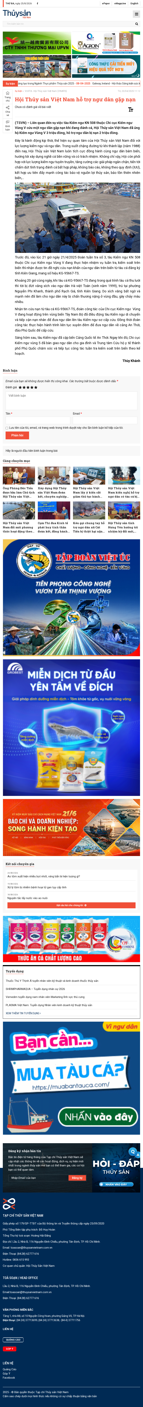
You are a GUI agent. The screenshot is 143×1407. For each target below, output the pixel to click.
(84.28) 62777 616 (28, 1253)
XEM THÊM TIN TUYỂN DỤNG (23, 1013)
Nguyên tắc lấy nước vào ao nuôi (27, 898)
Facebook (9, 1377)
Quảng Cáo (9, 1369)
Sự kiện (18, 91)
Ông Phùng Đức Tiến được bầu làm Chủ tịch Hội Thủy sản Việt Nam (19, 492)
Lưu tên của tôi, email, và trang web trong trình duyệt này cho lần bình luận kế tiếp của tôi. (66, 427)
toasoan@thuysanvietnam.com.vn (31, 1247)
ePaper (106, 3)
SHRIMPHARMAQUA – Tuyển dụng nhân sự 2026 (35, 989)
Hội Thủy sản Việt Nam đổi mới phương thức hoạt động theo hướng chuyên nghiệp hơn (18, 527)
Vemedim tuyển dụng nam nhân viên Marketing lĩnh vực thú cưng (45, 997)
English (134, 3)
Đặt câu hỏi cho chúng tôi (70, 905)
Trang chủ (8, 99)
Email (77, 413)
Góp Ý (6, 1373)
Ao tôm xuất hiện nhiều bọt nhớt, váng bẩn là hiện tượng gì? (43, 876)
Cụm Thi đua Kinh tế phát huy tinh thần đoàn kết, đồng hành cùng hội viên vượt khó (53, 527)
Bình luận (7, 128)
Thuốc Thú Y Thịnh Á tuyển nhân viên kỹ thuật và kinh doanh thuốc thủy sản (52, 981)
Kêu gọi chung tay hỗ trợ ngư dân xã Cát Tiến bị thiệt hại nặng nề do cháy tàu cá (88, 527)
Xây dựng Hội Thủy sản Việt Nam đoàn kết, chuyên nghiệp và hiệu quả (52, 492)
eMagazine (120, 3)
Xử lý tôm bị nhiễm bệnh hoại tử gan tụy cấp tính (36, 887)
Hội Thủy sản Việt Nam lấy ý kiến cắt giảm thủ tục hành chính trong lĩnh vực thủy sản (88, 492)
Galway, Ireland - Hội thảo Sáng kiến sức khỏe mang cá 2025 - (83, 83)
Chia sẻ (7, 114)
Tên (9, 413)
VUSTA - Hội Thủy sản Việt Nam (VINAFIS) (46, 91)
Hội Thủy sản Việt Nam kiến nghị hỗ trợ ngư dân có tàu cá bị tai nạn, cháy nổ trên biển (123, 492)
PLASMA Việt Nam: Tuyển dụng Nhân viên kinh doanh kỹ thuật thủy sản (49, 1005)
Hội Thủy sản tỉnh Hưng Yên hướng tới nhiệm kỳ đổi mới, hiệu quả (123, 527)
